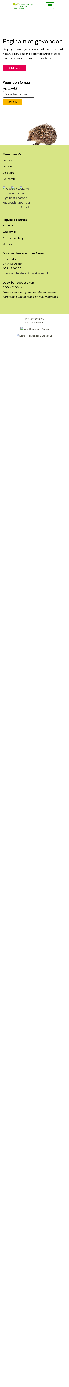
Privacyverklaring (34, 318)
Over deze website (34, 322)
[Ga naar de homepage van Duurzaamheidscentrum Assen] (22, 14)
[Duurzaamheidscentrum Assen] (50, 5)
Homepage (14, 68)
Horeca (8, 244)
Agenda (8, 225)
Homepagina (41, 54)
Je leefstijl (9, 179)
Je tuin (7, 166)
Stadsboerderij (13, 238)
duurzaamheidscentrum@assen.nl (25, 273)
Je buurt (8, 173)
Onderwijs (9, 232)
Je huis (7, 160)
